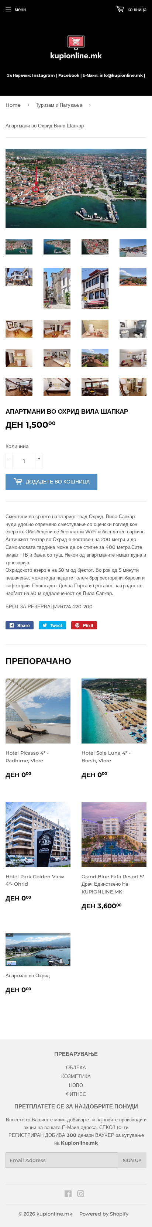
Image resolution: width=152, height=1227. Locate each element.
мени (20, 9)
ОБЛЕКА (76, 1067)
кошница (136, 9)
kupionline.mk (54, 1214)
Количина (17, 446)
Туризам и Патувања (59, 105)
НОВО (76, 1085)
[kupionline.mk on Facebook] (68, 1195)
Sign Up (132, 1160)
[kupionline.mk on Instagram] (80, 1195)
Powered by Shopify (103, 1214)
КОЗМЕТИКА (76, 1076)
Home (13, 105)
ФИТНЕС (76, 1094)
